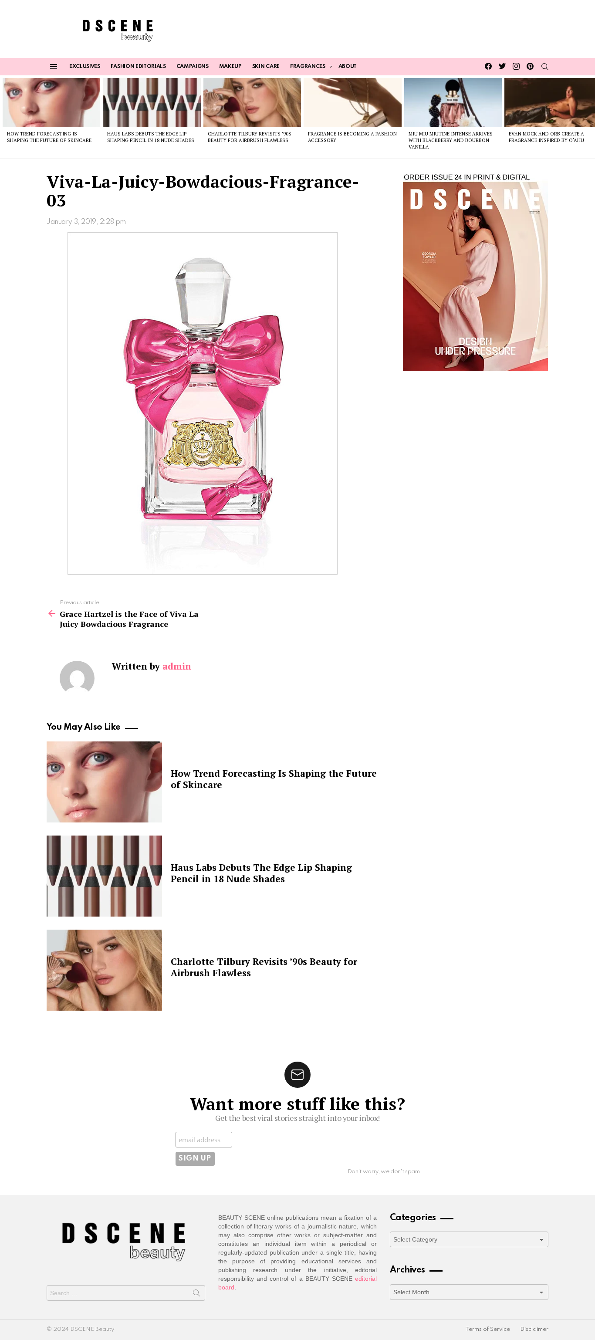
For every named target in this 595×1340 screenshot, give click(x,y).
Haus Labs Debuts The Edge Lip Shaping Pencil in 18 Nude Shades (150, 137)
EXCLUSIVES (84, 66)
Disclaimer (534, 1329)
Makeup (230, 66)
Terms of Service (487, 1329)
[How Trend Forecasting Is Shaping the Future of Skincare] (51, 102)
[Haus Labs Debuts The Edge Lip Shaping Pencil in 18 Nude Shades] (151, 102)
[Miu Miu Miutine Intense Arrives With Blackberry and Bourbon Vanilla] (453, 102)
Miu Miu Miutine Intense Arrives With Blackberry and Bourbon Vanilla (451, 140)
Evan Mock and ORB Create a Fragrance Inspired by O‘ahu (546, 137)
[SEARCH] (544, 67)
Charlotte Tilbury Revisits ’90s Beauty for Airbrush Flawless (249, 137)
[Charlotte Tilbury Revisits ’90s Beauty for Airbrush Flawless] (252, 102)
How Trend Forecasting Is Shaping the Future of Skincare (49, 137)
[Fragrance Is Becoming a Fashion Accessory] (352, 102)
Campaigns (192, 66)
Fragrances (307, 66)
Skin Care (266, 66)
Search (196, 1294)
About (347, 66)
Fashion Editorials (138, 66)
